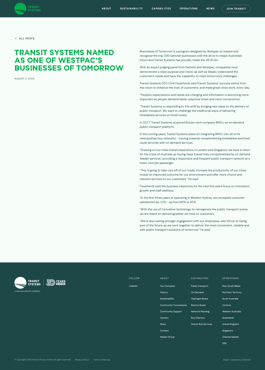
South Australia (230, 298)
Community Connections (173, 305)
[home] (27, 9)
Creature (246, 359)
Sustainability (131, 8)
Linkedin (133, 286)
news (210, 8)
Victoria (226, 305)
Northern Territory (232, 292)
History (164, 292)
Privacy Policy (82, 359)
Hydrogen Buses (199, 298)
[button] (106, 8)
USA (224, 343)
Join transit (236, 8)
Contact (164, 330)
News (163, 324)
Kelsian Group (167, 336)
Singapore (227, 330)
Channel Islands (230, 336)
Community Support (171, 311)
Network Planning (200, 311)
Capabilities (161, 8)
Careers (164, 317)
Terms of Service (102, 359)
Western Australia (231, 311)
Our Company (167, 286)
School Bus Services (201, 324)
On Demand (197, 292)
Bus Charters (198, 317)
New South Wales (231, 286)
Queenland (228, 317)
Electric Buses (198, 305)
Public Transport (199, 286)
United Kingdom (230, 324)
